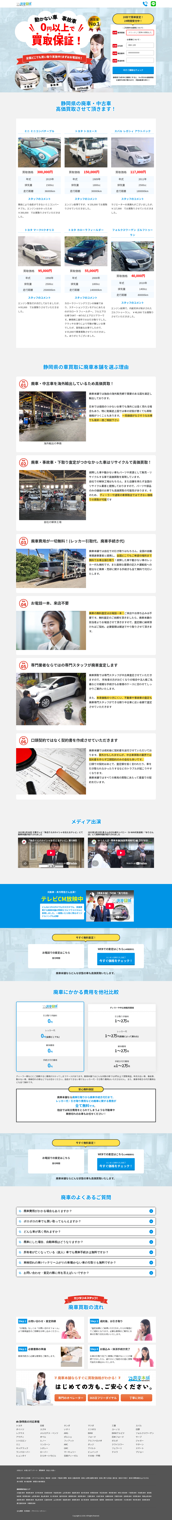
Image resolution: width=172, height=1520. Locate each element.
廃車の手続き (123, 1478)
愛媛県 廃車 (76, 1500)
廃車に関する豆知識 (23, 1478)
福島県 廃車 (76, 1493)
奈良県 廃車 (137, 1496)
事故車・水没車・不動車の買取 (56, 1478)
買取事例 (42, 1470)
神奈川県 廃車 (122, 1493)
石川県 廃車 (54, 1496)
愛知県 (149, 1493)
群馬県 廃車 (94, 1493)
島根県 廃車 (21, 1500)
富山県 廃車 (45, 1496)
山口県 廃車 (57, 1500)
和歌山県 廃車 (146, 1496)
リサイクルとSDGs (38, 1478)
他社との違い (50, 1470)
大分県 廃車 (128, 1500)
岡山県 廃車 (39, 1500)
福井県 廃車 (63, 1496)
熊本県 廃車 (137, 1500)
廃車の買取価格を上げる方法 (139, 1478)
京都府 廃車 (118, 1496)
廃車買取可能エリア (23, 1489)
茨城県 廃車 (142, 1493)
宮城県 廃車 (48, 1493)
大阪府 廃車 (100, 1496)
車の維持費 (28, 1481)
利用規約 (27, 1511)
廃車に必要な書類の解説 (89, 1478)
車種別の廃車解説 (39, 1481)
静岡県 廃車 (72, 1496)
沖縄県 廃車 (31, 1503)
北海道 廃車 (21, 1493)
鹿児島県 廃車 (21, 1503)
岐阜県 (19, 1496)
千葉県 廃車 (132, 1493)
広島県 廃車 (48, 1500)
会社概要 (20, 1511)
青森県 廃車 (30, 1493)
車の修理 (20, 1481)
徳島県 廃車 (67, 1500)
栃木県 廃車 (85, 1493)
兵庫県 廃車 (109, 1496)
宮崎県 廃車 (146, 1500)
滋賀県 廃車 (128, 1496)
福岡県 (101, 1500)
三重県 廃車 (91, 1496)
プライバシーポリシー (38, 1511)
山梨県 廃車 (36, 1496)
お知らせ (20, 1470)
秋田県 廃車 (57, 1493)
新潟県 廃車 (26, 1496)
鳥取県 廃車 (30, 1500)
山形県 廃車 (67, 1493)
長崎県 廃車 (109, 1500)
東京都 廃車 (113, 1493)
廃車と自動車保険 (74, 1478)
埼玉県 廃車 (103, 1493)
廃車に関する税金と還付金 (108, 1478)
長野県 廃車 (82, 1496)
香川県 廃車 (85, 1500)
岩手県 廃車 (39, 1493)
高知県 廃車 (94, 1500)
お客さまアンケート (31, 1470)
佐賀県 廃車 (118, 1500)
